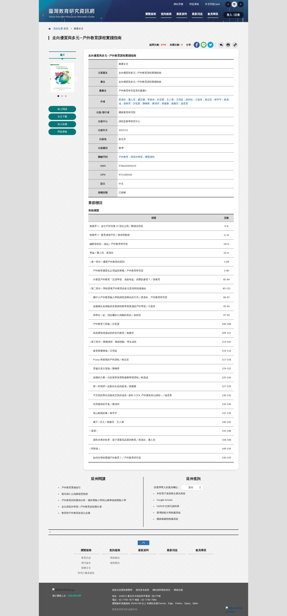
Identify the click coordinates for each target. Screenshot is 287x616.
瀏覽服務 (150, 14)
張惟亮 (127, 103)
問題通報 (194, 4)
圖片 (62, 55)
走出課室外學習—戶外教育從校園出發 (82, 507)
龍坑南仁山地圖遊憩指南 (75, 494)
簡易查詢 (115, 558)
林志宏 (208, 99)
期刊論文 (86, 563)
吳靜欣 (189, 99)
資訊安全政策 (142, 590)
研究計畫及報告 (86, 573)
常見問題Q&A (212, 4)
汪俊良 (198, 99)
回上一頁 (221, 45)
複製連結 (235, 45)
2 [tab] (62, 96)
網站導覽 (178, 4)
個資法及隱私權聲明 (122, 590)
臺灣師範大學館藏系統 (169, 513)
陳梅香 (146, 103)
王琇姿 (179, 99)
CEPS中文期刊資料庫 (168, 506)
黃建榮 (165, 103)
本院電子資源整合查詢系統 (171, 493)
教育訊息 (86, 558)
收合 (143, 542)
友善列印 (228, 45)
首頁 (66, 28)
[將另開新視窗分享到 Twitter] (210, 45)
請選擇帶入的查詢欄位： (167, 487)
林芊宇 (218, 99)
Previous (50, 79)
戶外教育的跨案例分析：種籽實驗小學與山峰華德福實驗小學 (94, 500)
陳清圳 (155, 103)
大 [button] (240, 4)
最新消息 (197, 14)
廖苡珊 (141, 99)
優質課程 (150, 157)
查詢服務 (166, 14)
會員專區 (212, 14)
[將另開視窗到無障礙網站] (235, 610)
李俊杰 (151, 99)
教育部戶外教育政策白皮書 (76, 513)
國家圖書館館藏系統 (167, 519)
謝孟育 (184, 103)
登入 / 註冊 (233, 15)
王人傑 (170, 99)
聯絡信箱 (178, 590)
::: (40, 2)
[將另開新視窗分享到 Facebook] (197, 45)
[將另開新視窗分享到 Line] (204, 45)
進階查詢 (115, 563)
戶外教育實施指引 (71, 487)
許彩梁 (136, 103)
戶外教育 (123, 157)
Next (74, 79)
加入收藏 (62, 124)
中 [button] (234, 4)
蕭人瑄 (131, 99)
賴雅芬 (174, 103)
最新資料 (181, 14)
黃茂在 (122, 99)
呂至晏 (160, 99)
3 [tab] (66, 96)
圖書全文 (78, 28)
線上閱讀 (62, 109)
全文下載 (62, 116)
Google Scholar (165, 500)
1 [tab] (58, 96)
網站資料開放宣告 (161, 590)
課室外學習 (137, 157)
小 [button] (228, 4)
